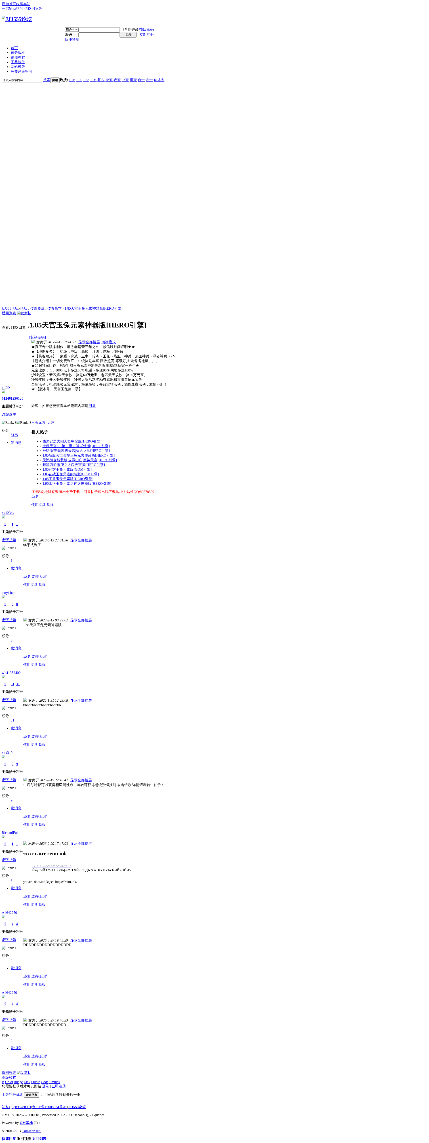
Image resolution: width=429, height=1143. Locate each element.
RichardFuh (10, 833)
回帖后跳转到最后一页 (62, 1095)
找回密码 (146, 29)
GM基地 (26, 1123)
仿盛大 (159, 80)
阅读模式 (108, 342)
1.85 (86, 80)
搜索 (46, 80)
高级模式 (9, 1077)
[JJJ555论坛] (17, 19)
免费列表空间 (21, 71)
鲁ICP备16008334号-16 (49, 1107)
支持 (35, 576)
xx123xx (8, 513)
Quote (35, 1082)
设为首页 (9, 4)
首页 (14, 48)
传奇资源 (37, 308)
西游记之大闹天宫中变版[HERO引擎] (71, 441)
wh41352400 (11, 673)
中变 (125, 80)
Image (18, 1082)
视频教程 (18, 57)
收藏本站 (23, 4)
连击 (149, 80)
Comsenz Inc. (31, 1131)
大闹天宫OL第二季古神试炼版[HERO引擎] (76, 446)
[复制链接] (37, 337)
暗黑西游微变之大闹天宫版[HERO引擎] (73, 465)
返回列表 (9, 313)
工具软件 (18, 62)
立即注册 (146, 34)
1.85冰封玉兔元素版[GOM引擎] (67, 469)
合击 (141, 80)
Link (27, 1082)
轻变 (117, 80)
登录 (45, 1086)
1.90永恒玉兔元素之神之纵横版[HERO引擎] (76, 483)
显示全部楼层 (89, 342)
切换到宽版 (33, 8)
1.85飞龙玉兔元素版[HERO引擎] (67, 479)
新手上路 (9, 540)
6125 (12, 398)
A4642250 (9, 912)
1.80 (79, 80)
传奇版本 (18, 53)
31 (12, 684)
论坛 (23, 308)
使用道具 (38, 505)
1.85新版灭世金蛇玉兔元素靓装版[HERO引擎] (78, 455)
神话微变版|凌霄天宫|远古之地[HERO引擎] (76, 451)
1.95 (93, 80)
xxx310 (7, 753)
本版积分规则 (12, 1095)
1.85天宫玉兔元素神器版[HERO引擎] (93, 308)
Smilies (54, 1082)
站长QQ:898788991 (16, 1107)
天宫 (51, 422)
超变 (133, 80)
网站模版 (18, 67)
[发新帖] (24, 313)
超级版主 (9, 414)
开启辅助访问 (12, 8)
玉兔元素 (38, 422)
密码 (68, 34)
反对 (42, 576)
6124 (5, 398)
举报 (50, 505)
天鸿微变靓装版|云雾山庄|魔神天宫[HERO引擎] (79, 460)
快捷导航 (72, 40)
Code (44, 1082)
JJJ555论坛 (10, 308)
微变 (109, 80)
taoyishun (8, 593)
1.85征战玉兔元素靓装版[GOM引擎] (70, 474)
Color (9, 1082)
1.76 (72, 80)
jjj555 (6, 387)
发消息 (16, 443)
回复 (92, 406)
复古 (101, 80)
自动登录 (131, 29)
